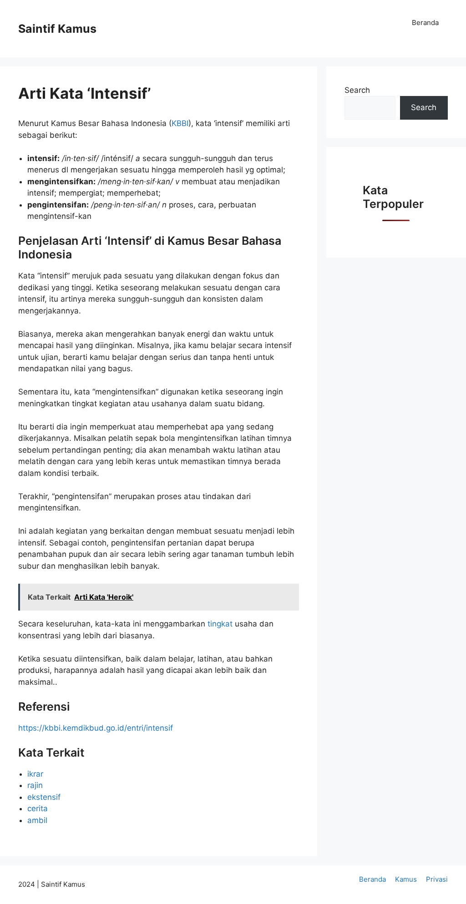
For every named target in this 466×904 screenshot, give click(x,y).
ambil (37, 820)
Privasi (437, 879)
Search (357, 90)
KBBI (180, 123)
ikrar (35, 773)
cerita (37, 808)
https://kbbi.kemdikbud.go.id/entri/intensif (95, 727)
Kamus (406, 879)
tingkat (221, 623)
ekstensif (44, 797)
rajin (35, 785)
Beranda (425, 22)
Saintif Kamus (57, 28)
